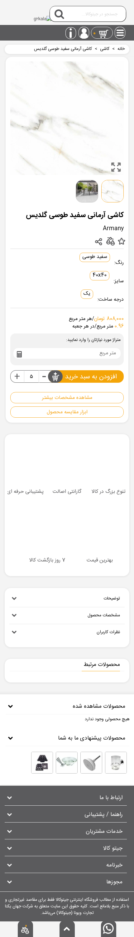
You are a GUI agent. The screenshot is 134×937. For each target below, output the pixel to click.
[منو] (120, 31)
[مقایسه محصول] (110, 241)
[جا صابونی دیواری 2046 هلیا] (67, 763)
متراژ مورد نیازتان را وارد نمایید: (93, 340)
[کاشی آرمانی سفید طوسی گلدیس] (116, 167)
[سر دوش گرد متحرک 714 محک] (91, 763)
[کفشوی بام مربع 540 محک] (42, 763)
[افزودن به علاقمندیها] (121, 241)
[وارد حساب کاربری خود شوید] (84, 33)
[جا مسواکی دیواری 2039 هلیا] (116, 763)
